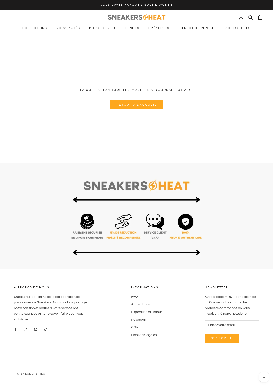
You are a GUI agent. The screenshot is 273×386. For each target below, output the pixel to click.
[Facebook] (15, 329)
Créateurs (158, 28)
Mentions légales (144, 335)
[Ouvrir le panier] (260, 17)
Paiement (138, 319)
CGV (134, 327)
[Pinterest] (35, 329)
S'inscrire (222, 338)
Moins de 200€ (102, 28)
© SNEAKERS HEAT (32, 373)
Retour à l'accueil (136, 104)
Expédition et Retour (146, 312)
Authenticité (140, 304)
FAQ (134, 296)
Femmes (132, 28)
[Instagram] (25, 329)
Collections (34, 28)
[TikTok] (45, 329)
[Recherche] (250, 17)
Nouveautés (68, 28)
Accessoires (238, 28)
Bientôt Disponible (198, 28)
